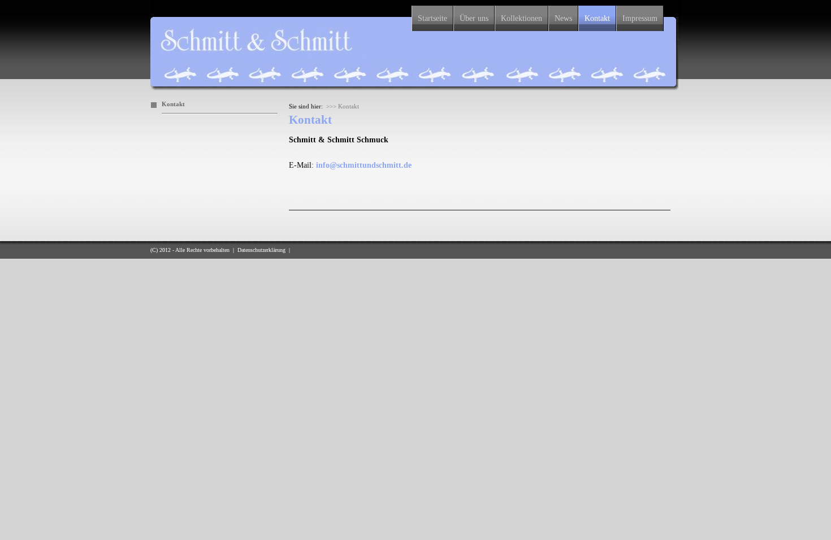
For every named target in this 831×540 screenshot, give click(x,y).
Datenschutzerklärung (261, 250)
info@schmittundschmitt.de (364, 165)
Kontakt (597, 18)
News (563, 18)
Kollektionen (521, 18)
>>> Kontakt (342, 106)
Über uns (474, 18)
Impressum (639, 18)
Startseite (432, 18)
